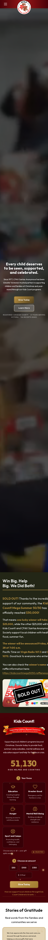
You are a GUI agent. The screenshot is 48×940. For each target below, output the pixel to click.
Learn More (24, 308)
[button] (5, 4)
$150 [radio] (34, 867)
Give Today (24, 300)
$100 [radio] (24, 867)
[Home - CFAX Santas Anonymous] (24, 7)
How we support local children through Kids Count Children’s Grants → (24, 893)
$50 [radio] (13, 867)
